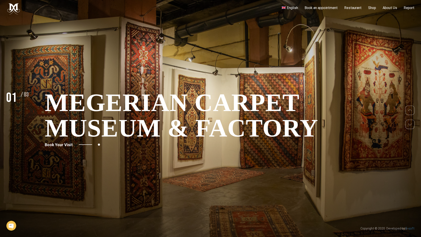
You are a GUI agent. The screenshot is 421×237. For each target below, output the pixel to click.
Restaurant (353, 8)
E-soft (410, 228)
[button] (410, 110)
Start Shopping (59, 132)
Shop (372, 8)
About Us (390, 8)
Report (409, 8)
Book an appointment (321, 8)
